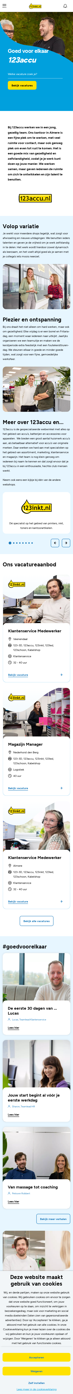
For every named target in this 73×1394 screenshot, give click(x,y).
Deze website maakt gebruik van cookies (36, 1280)
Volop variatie (21, 226)
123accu (22, 60)
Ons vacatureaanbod (29, 564)
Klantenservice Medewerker (34, 630)
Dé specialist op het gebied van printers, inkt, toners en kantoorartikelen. (36, 525)
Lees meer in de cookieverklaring (37, 1389)
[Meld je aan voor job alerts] (65, 6)
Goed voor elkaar (28, 50)
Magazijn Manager (25, 744)
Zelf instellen (36, 1382)
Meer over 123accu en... (33, 422)
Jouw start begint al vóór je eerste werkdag (34, 1097)
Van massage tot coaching (33, 1186)
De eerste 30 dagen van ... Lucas (32, 1010)
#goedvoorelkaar (25, 946)
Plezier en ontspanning (32, 319)
